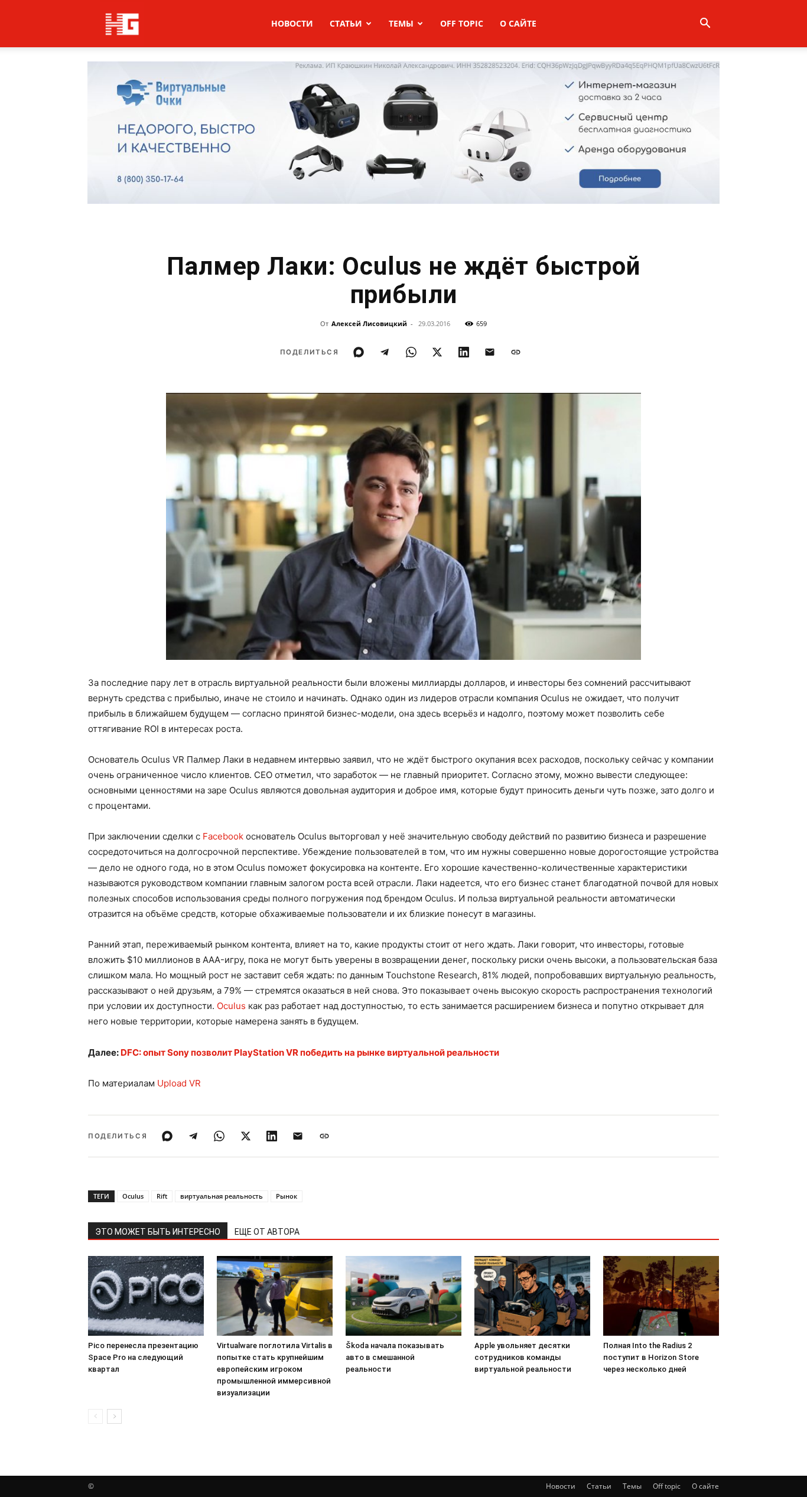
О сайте (518, 23)
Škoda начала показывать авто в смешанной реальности (395, 1357)
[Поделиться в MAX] (358, 352)
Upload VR (179, 1083)
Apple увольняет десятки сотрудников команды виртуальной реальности (522, 1357)
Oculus (231, 1005)
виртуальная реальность (221, 1196)
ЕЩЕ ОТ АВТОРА (267, 1231)
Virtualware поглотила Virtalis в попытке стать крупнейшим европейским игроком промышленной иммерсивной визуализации (275, 1369)
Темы (401, 23)
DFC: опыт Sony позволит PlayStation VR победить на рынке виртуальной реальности (310, 1052)
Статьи (346, 23)
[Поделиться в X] (437, 352)
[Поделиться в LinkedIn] (464, 352)
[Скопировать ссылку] (516, 352)
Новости (292, 23)
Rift (162, 1196)
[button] (705, 24)
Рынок (286, 1196)
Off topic (461, 23)
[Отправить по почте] (490, 352)
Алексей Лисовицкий (369, 323)
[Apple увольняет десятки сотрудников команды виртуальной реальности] (532, 1296)
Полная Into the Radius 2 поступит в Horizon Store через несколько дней (651, 1357)
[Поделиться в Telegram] (384, 352)
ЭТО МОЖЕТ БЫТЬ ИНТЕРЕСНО (157, 1231)
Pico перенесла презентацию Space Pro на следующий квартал (143, 1357)
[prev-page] (95, 1416)
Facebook (223, 836)
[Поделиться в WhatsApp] (411, 352)
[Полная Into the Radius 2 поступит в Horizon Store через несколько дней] (661, 1296)
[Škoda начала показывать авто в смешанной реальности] (403, 1296)
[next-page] (114, 1416)
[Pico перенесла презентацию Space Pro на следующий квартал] (146, 1296)
